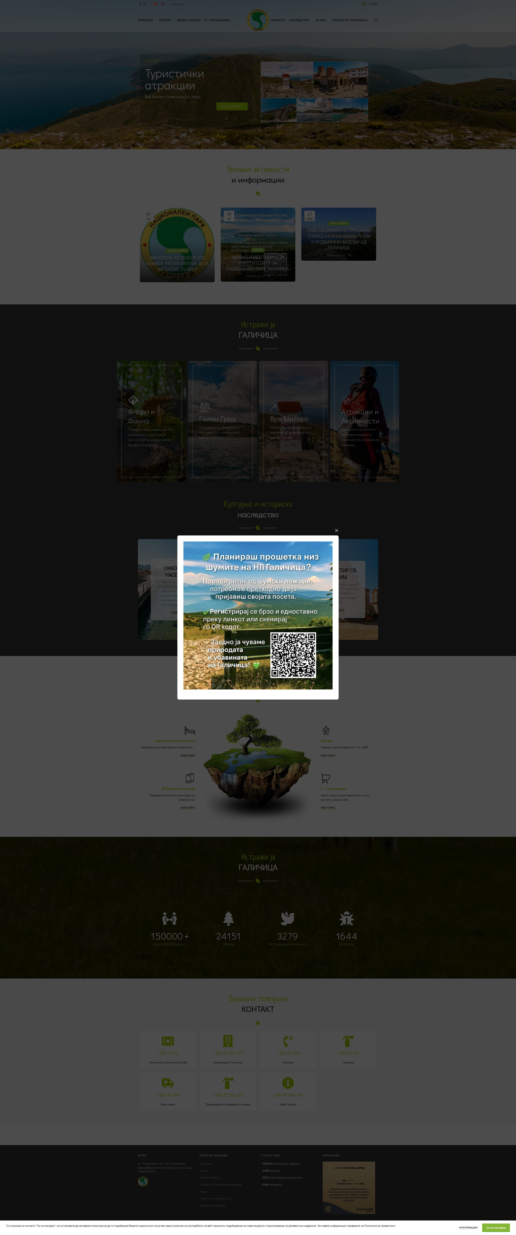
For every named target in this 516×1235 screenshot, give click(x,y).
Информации (468, 1227)
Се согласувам (496, 1227)
